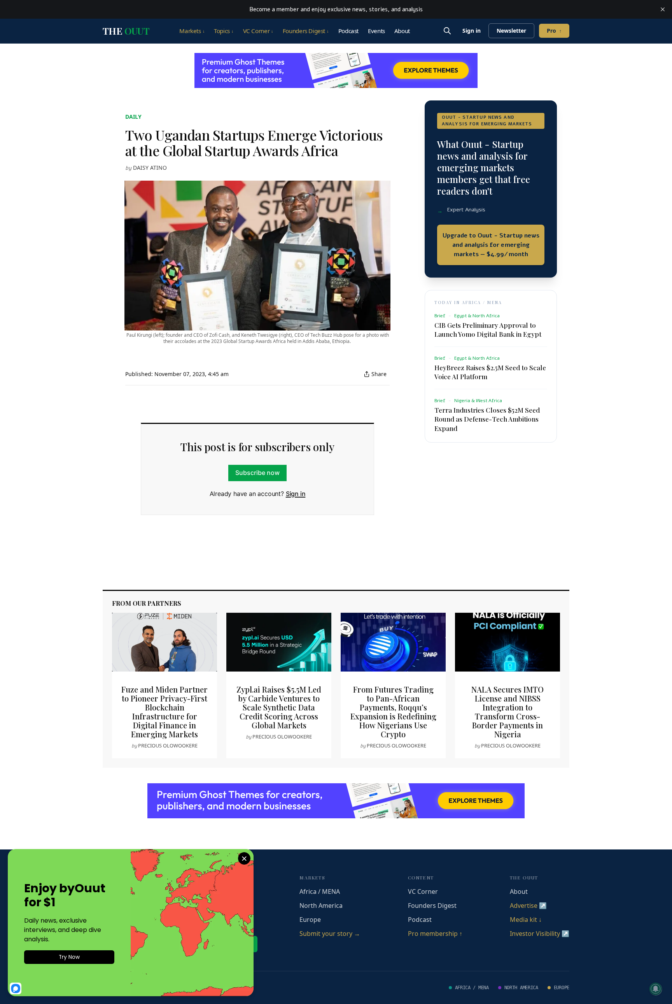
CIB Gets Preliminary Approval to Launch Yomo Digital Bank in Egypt (487, 329)
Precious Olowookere (168, 745)
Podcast (348, 31)
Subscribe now (257, 473)
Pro (554, 30)
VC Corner (258, 31)
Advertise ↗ (528, 905)
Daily (133, 116)
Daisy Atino (150, 167)
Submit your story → (329, 933)
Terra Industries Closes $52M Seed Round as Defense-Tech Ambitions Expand (487, 419)
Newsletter (511, 30)
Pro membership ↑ (435, 933)
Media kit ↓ (526, 919)
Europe (310, 919)
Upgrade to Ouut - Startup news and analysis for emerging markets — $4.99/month (491, 244)
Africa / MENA (319, 891)
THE (126, 30)
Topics (223, 31)
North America (321, 905)
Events (376, 31)
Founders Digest (306, 31)
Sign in (471, 30)
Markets (192, 31)
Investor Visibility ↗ (539, 933)
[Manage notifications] (655, 989)
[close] (662, 9)
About (402, 31)
